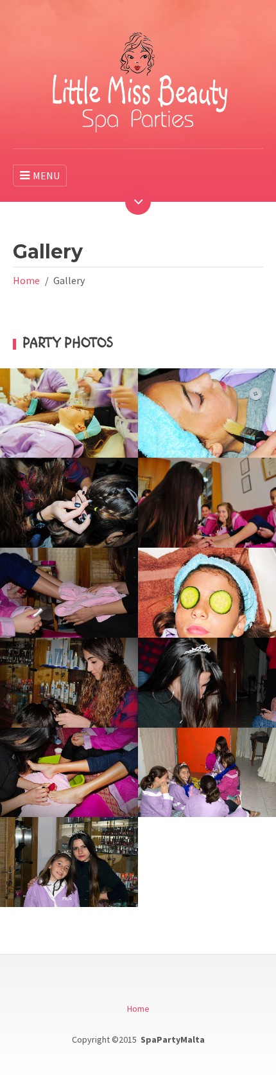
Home (26, 280)
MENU (46, 175)
